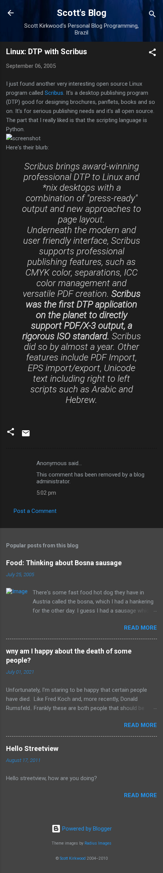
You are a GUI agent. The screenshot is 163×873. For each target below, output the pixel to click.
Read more (140, 627)
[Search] (152, 15)
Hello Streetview (32, 748)
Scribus (54, 92)
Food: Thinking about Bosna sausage (64, 563)
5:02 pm (46, 492)
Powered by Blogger (86, 828)
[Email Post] (25, 436)
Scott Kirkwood (73, 858)
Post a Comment (35, 511)
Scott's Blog (82, 13)
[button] (152, 54)
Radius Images (98, 843)
